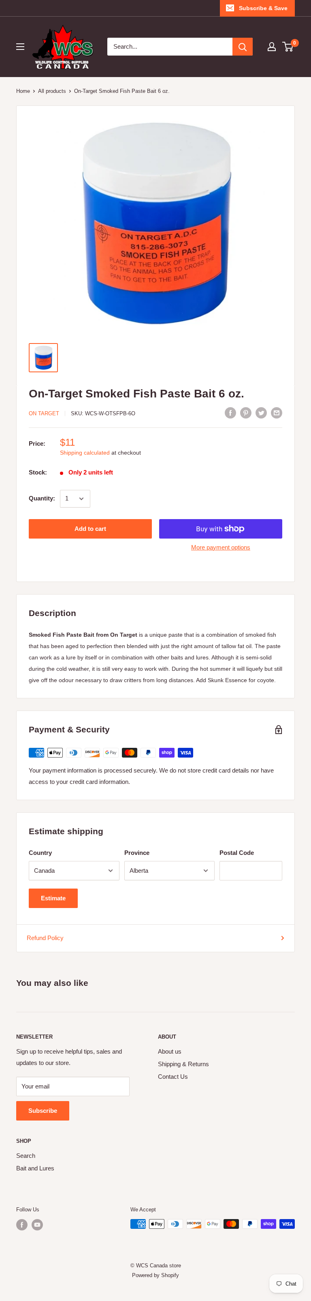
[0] (288, 47)
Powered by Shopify (155, 1275)
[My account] (272, 46)
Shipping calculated (85, 452)
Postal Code (236, 852)
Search (25, 1155)
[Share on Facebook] (230, 413)
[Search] (242, 47)
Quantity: (42, 498)
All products (52, 91)
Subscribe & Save (263, 8)
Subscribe (42, 1110)
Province (136, 852)
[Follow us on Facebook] (22, 1224)
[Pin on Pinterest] (245, 413)
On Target (44, 413)
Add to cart (90, 528)
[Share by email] (276, 413)
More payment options (220, 547)
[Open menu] (20, 46)
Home (23, 91)
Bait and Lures (35, 1168)
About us (169, 1051)
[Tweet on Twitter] (261, 413)
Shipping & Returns (183, 1064)
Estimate (53, 898)
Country (40, 852)
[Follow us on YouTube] (37, 1224)
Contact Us (173, 1076)
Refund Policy (45, 937)
